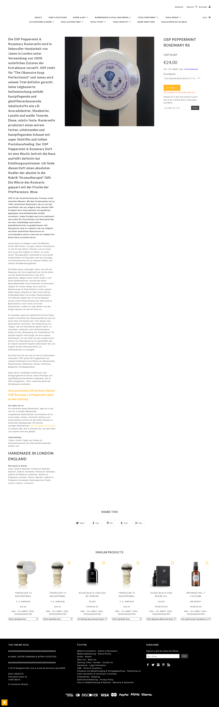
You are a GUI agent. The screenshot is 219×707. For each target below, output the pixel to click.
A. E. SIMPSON (23, 601)
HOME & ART (79, 17)
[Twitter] (153, 664)
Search (190, 7)
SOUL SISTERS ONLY (71, 22)
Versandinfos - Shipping (88, 676)
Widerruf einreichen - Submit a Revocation (97, 651)
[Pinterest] (163, 664)
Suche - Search (84, 656)
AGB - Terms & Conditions (89, 668)
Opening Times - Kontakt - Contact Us (95, 662)
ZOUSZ (92, 601)
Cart (205, 17)
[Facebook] (147, 664)
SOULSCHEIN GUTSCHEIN (174, 22)
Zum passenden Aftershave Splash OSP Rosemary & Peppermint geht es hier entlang (31, 395)
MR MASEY (195, 601)
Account (203, 7)
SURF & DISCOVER (58, 17)
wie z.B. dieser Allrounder (42, 425)
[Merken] (35, 563)
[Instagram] (158, 664)
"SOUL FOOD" (97, 22)
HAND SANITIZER (146, 22)
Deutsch (179, 7)
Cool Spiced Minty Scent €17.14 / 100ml (180, 78)
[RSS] (168, 664)
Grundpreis (170, 73)
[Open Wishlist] (4, 703)
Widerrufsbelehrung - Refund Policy (94, 653)
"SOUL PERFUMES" (147, 17)
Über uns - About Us (86, 659)
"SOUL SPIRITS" (121, 22)
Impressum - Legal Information (91, 665)
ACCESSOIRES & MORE (40, 22)
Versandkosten (191, 69)
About (38, 17)
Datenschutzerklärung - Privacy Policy (95, 679)
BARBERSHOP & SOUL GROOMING (112, 17)
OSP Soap (170, 54)
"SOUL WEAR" (172, 17)
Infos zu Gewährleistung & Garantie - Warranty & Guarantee (105, 682)
